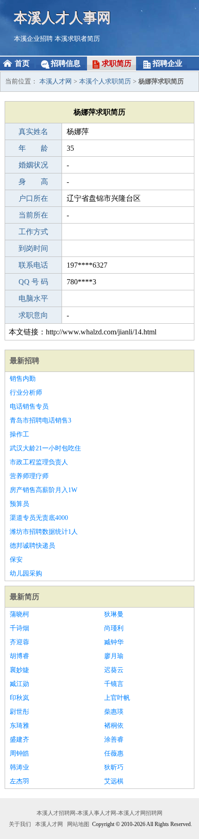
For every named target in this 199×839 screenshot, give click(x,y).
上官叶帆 (117, 697)
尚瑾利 (114, 628)
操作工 (19, 434)
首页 (22, 63)
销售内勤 (23, 378)
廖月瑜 (114, 656)
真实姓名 (33, 131)
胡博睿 (19, 656)
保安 (16, 559)
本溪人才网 (55, 81)
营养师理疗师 (29, 476)
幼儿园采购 (26, 573)
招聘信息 (66, 63)
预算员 (19, 503)
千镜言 (114, 683)
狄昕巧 (114, 767)
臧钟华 (114, 642)
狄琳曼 (114, 614)
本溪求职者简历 (77, 38)
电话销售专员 (29, 406)
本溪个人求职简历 (105, 81)
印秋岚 (19, 697)
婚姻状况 (33, 165)
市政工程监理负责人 (39, 462)
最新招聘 (24, 361)
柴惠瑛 (114, 711)
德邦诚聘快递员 (32, 545)
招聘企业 (167, 63)
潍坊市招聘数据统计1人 (44, 531)
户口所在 (33, 198)
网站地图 (78, 824)
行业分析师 (26, 392)
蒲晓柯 (19, 614)
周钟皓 (19, 753)
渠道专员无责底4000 (39, 517)
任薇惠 (114, 753)
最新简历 (24, 597)
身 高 (33, 182)
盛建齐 (19, 739)
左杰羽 (19, 781)
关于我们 (20, 824)
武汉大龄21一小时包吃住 (45, 448)
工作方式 (33, 232)
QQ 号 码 (33, 282)
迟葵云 (114, 669)
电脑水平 (33, 298)
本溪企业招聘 (33, 38)
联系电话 (33, 265)
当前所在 (33, 215)
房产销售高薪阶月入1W (43, 490)
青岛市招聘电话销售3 (40, 420)
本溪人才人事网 (62, 17)
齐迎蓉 (19, 642)
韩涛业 (19, 767)
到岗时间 (33, 248)
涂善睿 (114, 739)
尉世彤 (19, 711)
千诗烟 (19, 628)
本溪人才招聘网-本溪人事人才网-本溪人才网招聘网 (99, 813)
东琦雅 (19, 725)
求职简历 (116, 63)
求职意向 (33, 315)
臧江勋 (19, 683)
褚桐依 (114, 725)
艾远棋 (114, 781)
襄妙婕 (19, 669)
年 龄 (33, 148)
